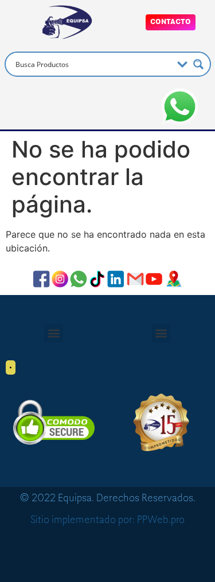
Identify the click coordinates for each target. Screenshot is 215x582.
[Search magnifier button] (198, 64)
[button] (53, 333)
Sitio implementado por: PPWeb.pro (107, 519)
